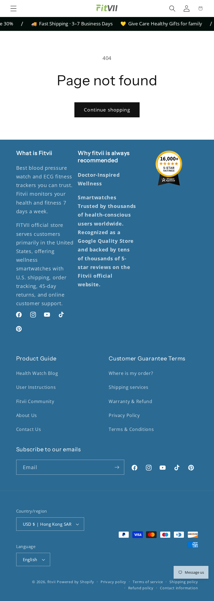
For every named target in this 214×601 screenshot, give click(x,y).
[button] (13, 8)
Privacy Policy (124, 415)
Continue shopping (107, 109)
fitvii (51, 581)
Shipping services (129, 387)
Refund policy (141, 587)
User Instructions (36, 387)
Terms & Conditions (131, 429)
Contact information (179, 587)
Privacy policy (113, 581)
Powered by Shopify (75, 581)
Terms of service (148, 581)
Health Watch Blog (37, 373)
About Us (26, 415)
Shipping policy (183, 581)
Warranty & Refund (130, 401)
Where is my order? (131, 373)
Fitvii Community (35, 401)
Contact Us (28, 429)
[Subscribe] (117, 467)
